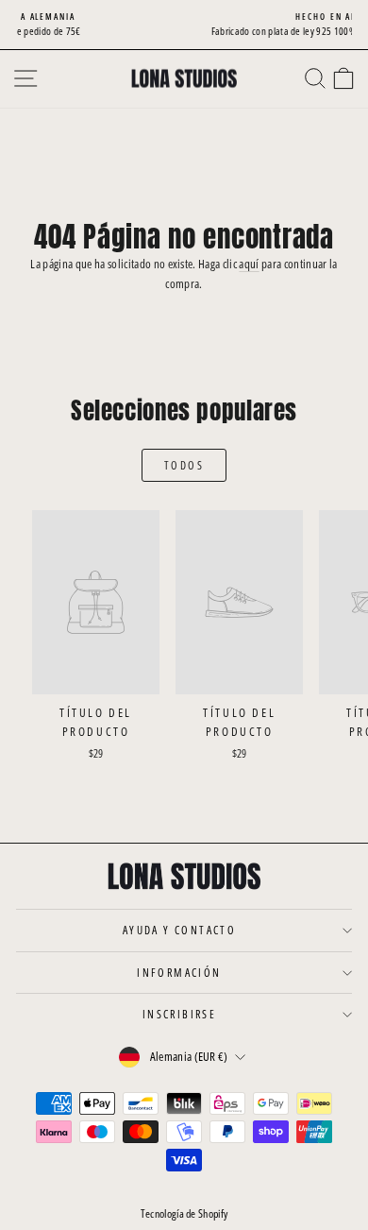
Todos (184, 465)
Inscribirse (179, 1014)
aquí (249, 263)
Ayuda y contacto (179, 930)
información (179, 973)
